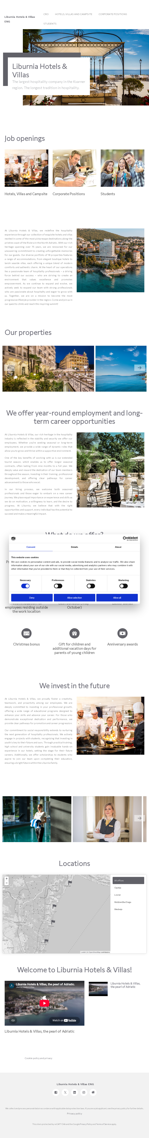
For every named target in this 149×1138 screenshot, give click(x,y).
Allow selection (74, 597)
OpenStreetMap (95, 952)
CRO (46, 14)
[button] (139, 368)
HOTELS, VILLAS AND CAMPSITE (73, 14)
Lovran (117, 895)
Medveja (118, 909)
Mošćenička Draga (122, 902)
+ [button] (7, 878)
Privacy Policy (86, 1124)
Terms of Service (103, 1124)
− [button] (7, 883)
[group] (48, 369)
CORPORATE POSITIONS (113, 14)
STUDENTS (50, 23)
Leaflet (83, 952)
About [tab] (118, 547)
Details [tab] (74, 547)
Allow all (117, 597)
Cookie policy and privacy (38, 1058)
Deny (31, 597)
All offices (119, 880)
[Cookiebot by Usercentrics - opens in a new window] (125, 538)
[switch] (58, 586)
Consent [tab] (30, 547)
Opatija (117, 887)
